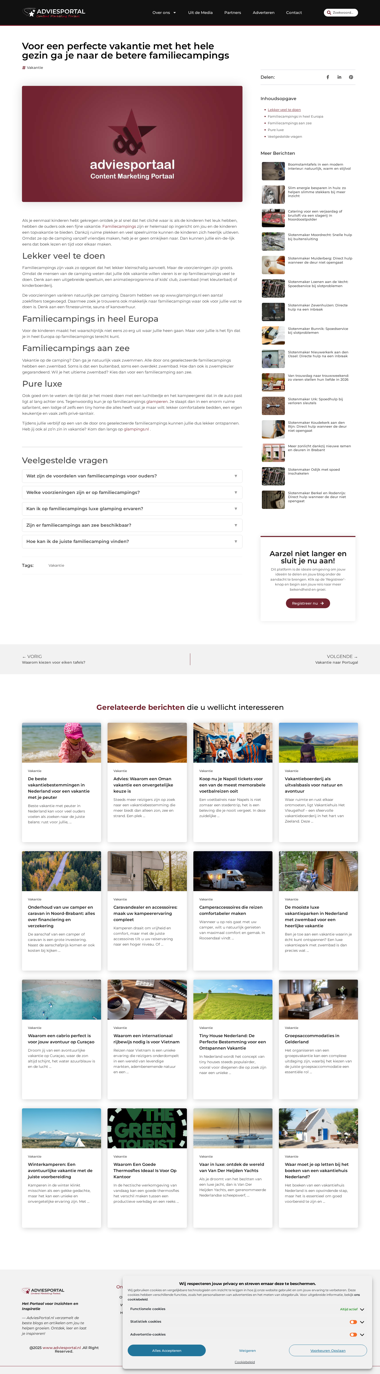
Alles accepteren (166, 1350)
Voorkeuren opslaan (328, 1350)
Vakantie (35, 67)
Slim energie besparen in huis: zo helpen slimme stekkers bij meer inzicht (317, 192)
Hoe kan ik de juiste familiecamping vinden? (132, 541)
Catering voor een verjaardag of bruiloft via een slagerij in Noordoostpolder (315, 215)
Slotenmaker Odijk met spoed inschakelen (314, 471)
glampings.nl (136, 429)
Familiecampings (119, 226)
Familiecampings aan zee (290, 123)
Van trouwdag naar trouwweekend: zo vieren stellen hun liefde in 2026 (318, 377)
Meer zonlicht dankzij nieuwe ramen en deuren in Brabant (319, 448)
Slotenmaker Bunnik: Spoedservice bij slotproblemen (318, 331)
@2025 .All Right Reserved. (64, 1349)
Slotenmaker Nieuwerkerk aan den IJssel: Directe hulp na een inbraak (318, 354)
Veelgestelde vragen (285, 136)
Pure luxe (276, 130)
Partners (232, 12)
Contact (294, 12)
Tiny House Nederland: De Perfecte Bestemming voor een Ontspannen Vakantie (232, 1042)
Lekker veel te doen (284, 110)
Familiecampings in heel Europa (295, 116)
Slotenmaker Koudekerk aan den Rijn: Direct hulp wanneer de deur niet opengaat (317, 426)
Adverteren (264, 12)
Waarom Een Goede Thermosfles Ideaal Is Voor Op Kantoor (145, 1170)
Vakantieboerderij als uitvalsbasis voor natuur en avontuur (314, 785)
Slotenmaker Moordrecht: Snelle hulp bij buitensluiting (320, 237)
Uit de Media (200, 12)
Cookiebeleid (245, 1362)
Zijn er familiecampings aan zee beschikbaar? (132, 525)
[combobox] (341, 13)
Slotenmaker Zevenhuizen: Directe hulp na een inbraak (318, 307)
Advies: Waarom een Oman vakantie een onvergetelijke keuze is (143, 785)
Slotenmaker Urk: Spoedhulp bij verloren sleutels (315, 401)
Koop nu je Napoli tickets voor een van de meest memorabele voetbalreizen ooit (232, 785)
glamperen (157, 401)
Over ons (161, 12)
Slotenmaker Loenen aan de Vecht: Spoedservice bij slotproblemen (318, 284)
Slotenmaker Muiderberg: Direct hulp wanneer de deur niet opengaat (320, 260)
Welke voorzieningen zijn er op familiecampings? (132, 492)
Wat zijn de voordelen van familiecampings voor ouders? (132, 475)
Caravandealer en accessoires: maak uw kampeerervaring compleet (145, 913)
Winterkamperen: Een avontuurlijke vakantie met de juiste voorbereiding (60, 1170)
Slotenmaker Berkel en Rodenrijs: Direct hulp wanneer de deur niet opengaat (317, 497)
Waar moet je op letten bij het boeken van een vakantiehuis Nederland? (317, 1170)
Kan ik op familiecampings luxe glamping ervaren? (132, 508)
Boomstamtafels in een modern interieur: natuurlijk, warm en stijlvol (319, 166)
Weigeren (247, 1350)
